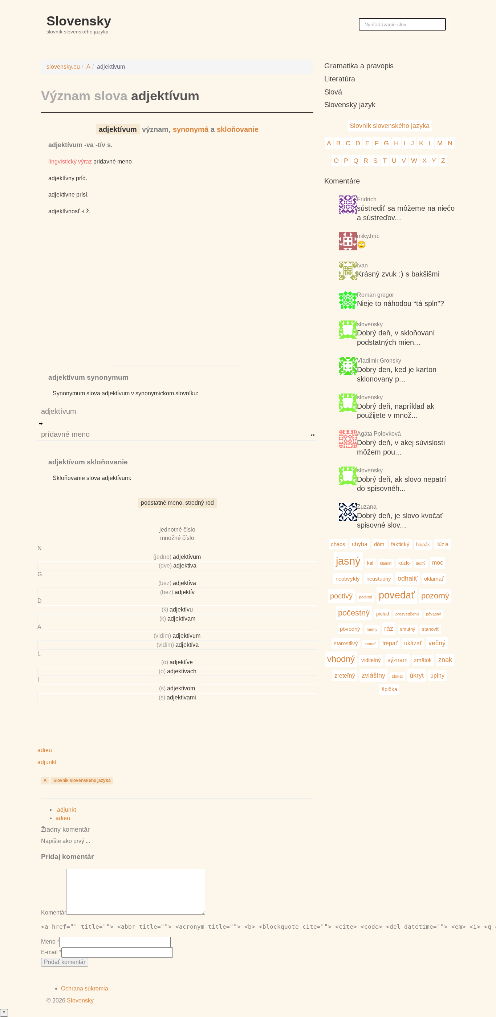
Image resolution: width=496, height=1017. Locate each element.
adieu (64, 818)
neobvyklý (348, 579)
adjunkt (66, 810)
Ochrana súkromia (84, 988)
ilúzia (442, 544)
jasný (348, 561)
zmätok (423, 660)
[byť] (348, 205)
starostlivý (346, 643)
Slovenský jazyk (349, 105)
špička (389, 689)
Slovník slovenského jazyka (82, 780)
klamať (386, 563)
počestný (354, 612)
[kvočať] (348, 477)
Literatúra (339, 79)
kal (370, 563)
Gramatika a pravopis (359, 66)
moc (437, 562)
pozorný (435, 595)
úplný (437, 675)
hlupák (423, 544)
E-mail (49, 952)
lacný (421, 563)
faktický (400, 544)
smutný (407, 629)
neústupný (378, 579)
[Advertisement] (177, 299)
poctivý (341, 596)
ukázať (413, 643)
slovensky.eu (63, 67)
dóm (379, 544)
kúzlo (404, 563)
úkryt (417, 675)
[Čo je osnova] (348, 242)
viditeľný (371, 660)
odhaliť (408, 578)
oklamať (434, 579)
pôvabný (433, 614)
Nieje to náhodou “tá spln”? (400, 303)
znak (445, 659)
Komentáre (342, 181)
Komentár (53, 912)
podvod (365, 597)
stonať (370, 644)
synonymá (190, 129)
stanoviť (430, 629)
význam (397, 660)
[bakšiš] (348, 272)
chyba (359, 544)
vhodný (341, 659)
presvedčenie (407, 614)
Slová (333, 92)
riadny (372, 629)
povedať (397, 595)
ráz (388, 628)
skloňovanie (238, 129)
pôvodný (350, 629)
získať (397, 676)
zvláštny (373, 675)
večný (437, 643)
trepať (390, 643)
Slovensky (78, 20)
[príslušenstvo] (348, 403)
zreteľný (344, 675)
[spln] (348, 301)
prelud (382, 614)
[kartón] (348, 330)
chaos (338, 544)
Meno (48, 942)
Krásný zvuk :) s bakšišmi (398, 274)
